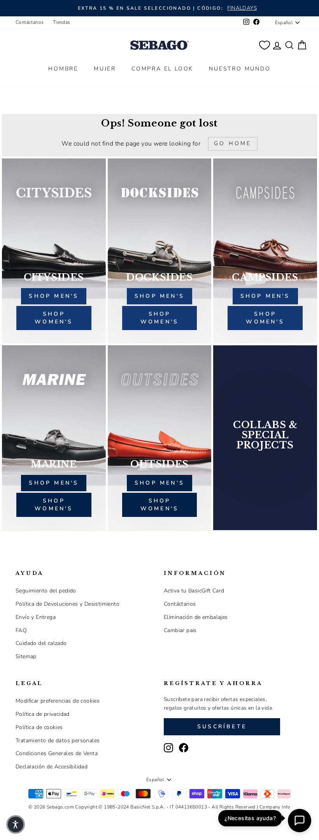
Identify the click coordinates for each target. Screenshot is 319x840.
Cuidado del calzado (41, 643)
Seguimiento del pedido (46, 590)
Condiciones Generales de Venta (57, 753)
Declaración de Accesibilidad (52, 766)
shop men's (54, 296)
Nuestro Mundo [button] (239, 68)
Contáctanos (30, 22)
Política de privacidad (43, 714)
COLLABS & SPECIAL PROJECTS (265, 435)
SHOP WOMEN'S (54, 504)
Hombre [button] (63, 68)
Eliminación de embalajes (196, 617)
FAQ (21, 630)
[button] (15, 824)
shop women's (54, 317)
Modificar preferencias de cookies (58, 701)
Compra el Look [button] (162, 68)
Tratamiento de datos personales (58, 740)
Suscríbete (222, 726)
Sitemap (26, 656)
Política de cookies (39, 727)
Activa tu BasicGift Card (194, 590)
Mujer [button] (105, 68)
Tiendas (61, 22)
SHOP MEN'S (54, 483)
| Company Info (274, 807)
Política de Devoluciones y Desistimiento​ (67, 604)
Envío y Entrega (36, 617)
